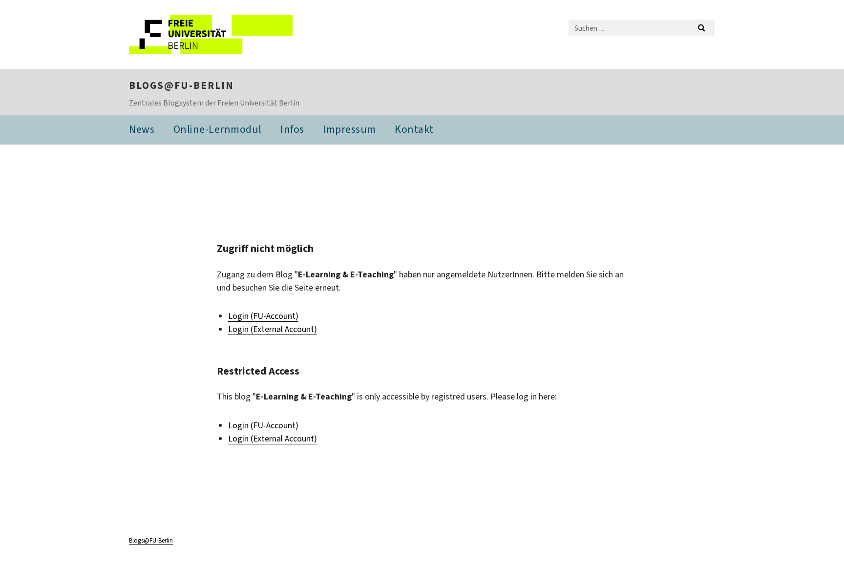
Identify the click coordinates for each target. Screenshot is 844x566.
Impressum (349, 129)
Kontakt (414, 129)
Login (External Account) (272, 329)
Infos (292, 129)
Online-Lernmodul (217, 129)
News (141, 129)
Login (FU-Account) (263, 316)
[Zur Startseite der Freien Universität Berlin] (211, 34)
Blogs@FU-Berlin (181, 85)
